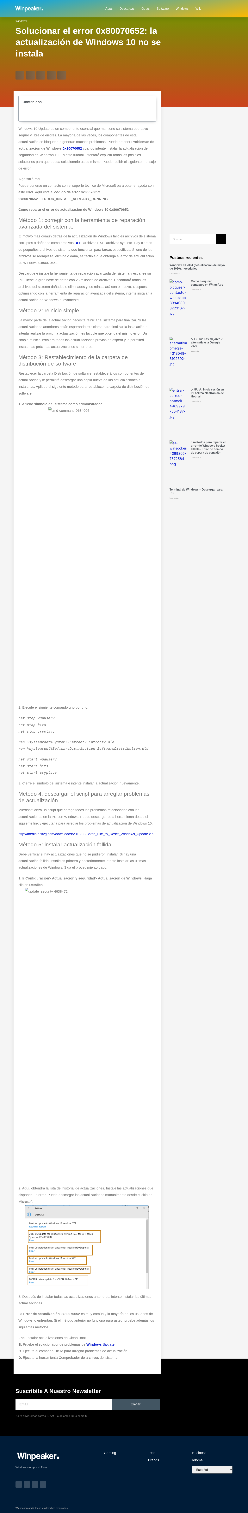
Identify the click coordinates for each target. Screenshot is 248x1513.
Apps (109, 8)
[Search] (221, 239)
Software (163, 8)
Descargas (127, 8)
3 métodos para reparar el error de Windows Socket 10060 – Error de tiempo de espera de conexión (208, 447)
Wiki (198, 8)
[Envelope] (223, 9)
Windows (182, 8)
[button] (20, 75)
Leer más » (175, 273)
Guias (145, 8)
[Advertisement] (198, 172)
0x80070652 (72, 148)
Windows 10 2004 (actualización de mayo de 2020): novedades (197, 266)
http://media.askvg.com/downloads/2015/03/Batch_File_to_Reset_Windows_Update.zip (85, 834)
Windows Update (100, 1344)
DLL (78, 243)
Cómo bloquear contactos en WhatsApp (207, 282)
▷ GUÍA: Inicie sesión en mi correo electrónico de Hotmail (207, 393)
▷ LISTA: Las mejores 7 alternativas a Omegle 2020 (207, 342)
